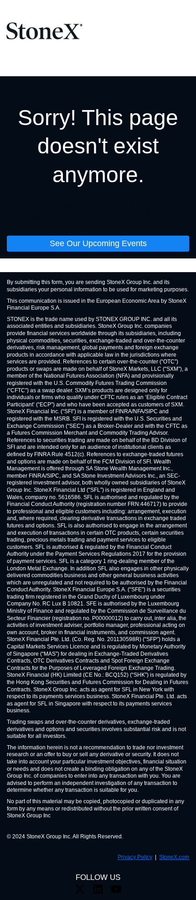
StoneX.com (174, 857)
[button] (80, 892)
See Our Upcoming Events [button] (98, 243)
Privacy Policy (135, 857)
